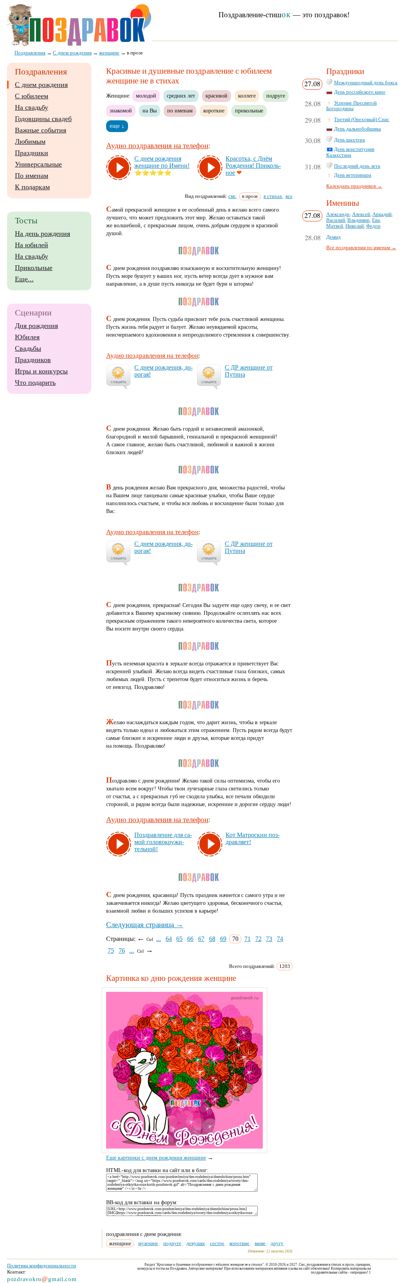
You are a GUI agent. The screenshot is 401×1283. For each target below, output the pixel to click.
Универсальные (38, 164)
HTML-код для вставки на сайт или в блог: (157, 1170)
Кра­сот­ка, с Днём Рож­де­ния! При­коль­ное (253, 165)
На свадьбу (31, 107)
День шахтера (349, 140)
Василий (335, 220)
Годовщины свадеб (43, 119)
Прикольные (33, 268)
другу (277, 1243)
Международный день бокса (365, 82)
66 (190, 938)
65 (179, 938)
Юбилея (27, 337)
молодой (146, 95)
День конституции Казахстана (350, 152)
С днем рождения (41, 85)
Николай (354, 226)
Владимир (358, 220)
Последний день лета (357, 166)
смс (232, 196)
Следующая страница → (144, 925)
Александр (338, 214)
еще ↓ (117, 126)
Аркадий (382, 214)
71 (247, 938)
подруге (275, 95)
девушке (195, 1243)
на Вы (150, 110)
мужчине (148, 1243)
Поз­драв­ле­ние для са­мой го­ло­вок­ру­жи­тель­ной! (163, 842)
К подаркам (32, 187)
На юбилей (31, 245)
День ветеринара (352, 175)
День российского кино (359, 92)
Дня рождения (36, 326)
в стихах (273, 196)
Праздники (31, 153)
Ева (376, 220)
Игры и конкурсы (41, 371)
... (158, 938)
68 (212, 938)
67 (201, 938)
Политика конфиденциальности (41, 1266)
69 (223, 938)
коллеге (247, 95)
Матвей (334, 226)
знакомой (121, 110)
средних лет (181, 95)
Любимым (30, 141)
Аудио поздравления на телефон (157, 145)
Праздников (33, 360)
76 (122, 950)
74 (280, 938)
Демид (333, 237)
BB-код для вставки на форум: (142, 1202)
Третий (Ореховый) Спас (361, 119)
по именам (180, 110)
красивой (217, 95)
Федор (373, 226)
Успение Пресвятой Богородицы (351, 106)
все (289, 196)
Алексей (361, 214)
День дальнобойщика (357, 129)
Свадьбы (28, 348)
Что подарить (35, 382)
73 (269, 938)
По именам (31, 175)
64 (169, 938)
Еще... (24, 279)
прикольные (249, 110)
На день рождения (42, 233)
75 (111, 950)
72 (258, 938)
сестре (217, 1243)
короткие (213, 110)
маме (260, 1243)
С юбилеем (31, 96)
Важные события (40, 130)
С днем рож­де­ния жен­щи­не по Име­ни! (162, 162)
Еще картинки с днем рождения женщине (156, 1158)
